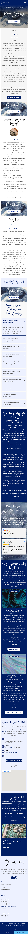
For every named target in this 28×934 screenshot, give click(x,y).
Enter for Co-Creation (14, 712)
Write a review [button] (7, 536)
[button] (24, 836)
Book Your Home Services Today (14, 760)
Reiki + (5, 613)
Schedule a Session (14, 21)
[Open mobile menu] (25, 2)
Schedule (7, 932)
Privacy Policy (13, 929)
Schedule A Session (14, 297)
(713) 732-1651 (8, 747)
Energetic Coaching (14, 676)
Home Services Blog (7, 803)
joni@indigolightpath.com (11, 752)
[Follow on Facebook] (12, 877)
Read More (6, 847)
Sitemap (7, 929)
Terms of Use (19, 929)
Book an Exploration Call (14, 111)
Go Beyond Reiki (14, 649)
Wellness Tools (11, 7)
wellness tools (21, 582)
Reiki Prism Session (14, 610)
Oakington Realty (14, 97)
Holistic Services (5, 896)
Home (6, 7)
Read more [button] (5, 552)
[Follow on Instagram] (15, 877)
